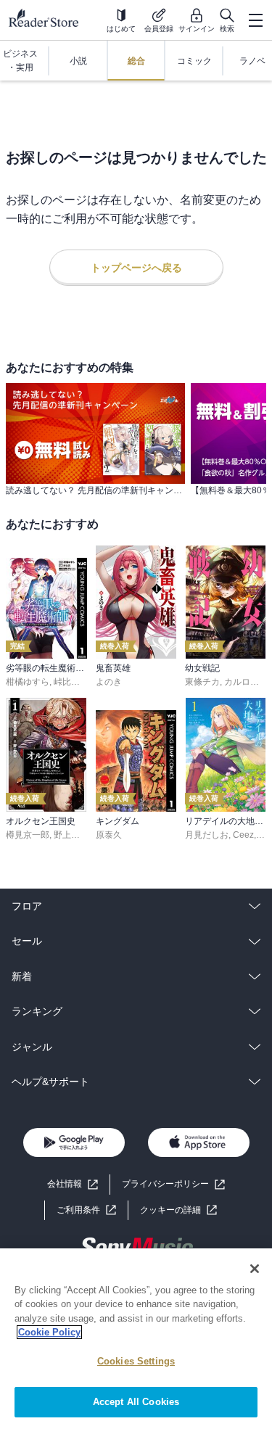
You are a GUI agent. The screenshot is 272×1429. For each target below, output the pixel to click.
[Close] (255, 1269)
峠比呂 (67, 682)
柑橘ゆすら (27, 682)
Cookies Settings (136, 1361)
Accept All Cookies (136, 1401)
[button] (178, 1210)
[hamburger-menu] (255, 20)
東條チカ (202, 682)
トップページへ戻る (136, 267)
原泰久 (109, 835)
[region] (136, 1338)
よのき (109, 682)
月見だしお (206, 835)
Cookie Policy (49, 1332)
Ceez (243, 835)
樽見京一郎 (27, 835)
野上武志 (71, 835)
